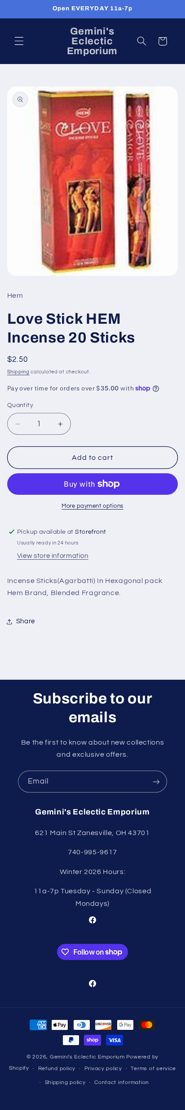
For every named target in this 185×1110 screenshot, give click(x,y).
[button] (19, 41)
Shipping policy (65, 1082)
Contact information (121, 1082)
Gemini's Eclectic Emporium (87, 1056)
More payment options (92, 506)
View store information (52, 556)
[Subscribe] (156, 782)
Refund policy (57, 1068)
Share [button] (25, 621)
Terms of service (153, 1068)
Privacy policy (103, 1068)
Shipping (18, 371)
